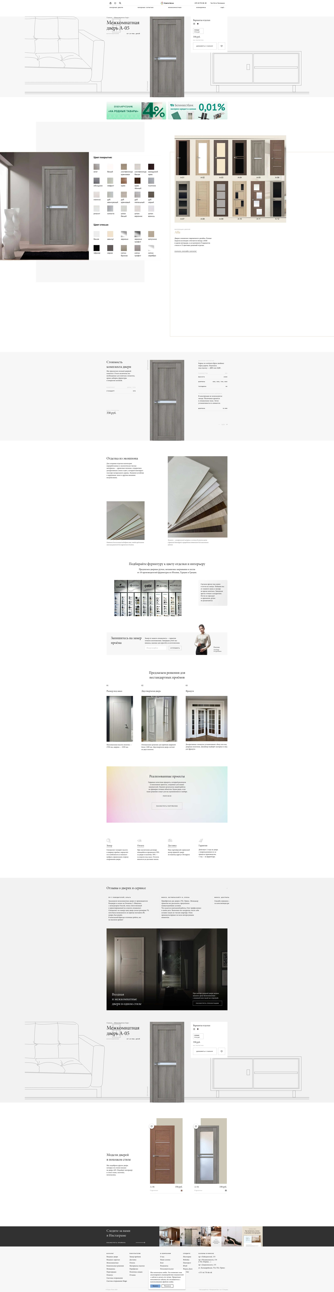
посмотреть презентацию (207, 1003)
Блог (162, 1263)
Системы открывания (115, 1278)
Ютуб (185, 1266)
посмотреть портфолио (167, 806)
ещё (222, 7)
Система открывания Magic (117, 1281)
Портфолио (134, 1269)
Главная (109, 17)
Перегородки (111, 1272)
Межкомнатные (175, 7)
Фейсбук (186, 1260)
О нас (162, 1257)
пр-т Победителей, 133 (206, 1257)
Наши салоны (165, 1260)
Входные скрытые (146, 7)
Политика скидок (136, 1272)
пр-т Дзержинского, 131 (207, 1265)
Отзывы (133, 1275)
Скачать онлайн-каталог (186, 251)
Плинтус (110, 1275)
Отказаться (167, 1286)
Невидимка (201, 7)
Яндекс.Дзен (187, 1269)
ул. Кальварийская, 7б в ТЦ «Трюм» (211, 1268)
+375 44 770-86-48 (200, 3)
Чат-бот (186, 1272)
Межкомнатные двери (121, 17)
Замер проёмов (135, 1257)
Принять (155, 1286)
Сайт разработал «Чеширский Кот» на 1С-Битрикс (213, 1289)
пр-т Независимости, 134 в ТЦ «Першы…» (207, 1261)
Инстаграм (187, 1257)
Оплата (140, 846)
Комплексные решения (115, 1266)
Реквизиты (164, 1266)
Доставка (172, 846)
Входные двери (116, 7)
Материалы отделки (137, 1266)
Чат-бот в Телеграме (217, 3)
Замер (109, 846)
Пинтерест (187, 1263)
